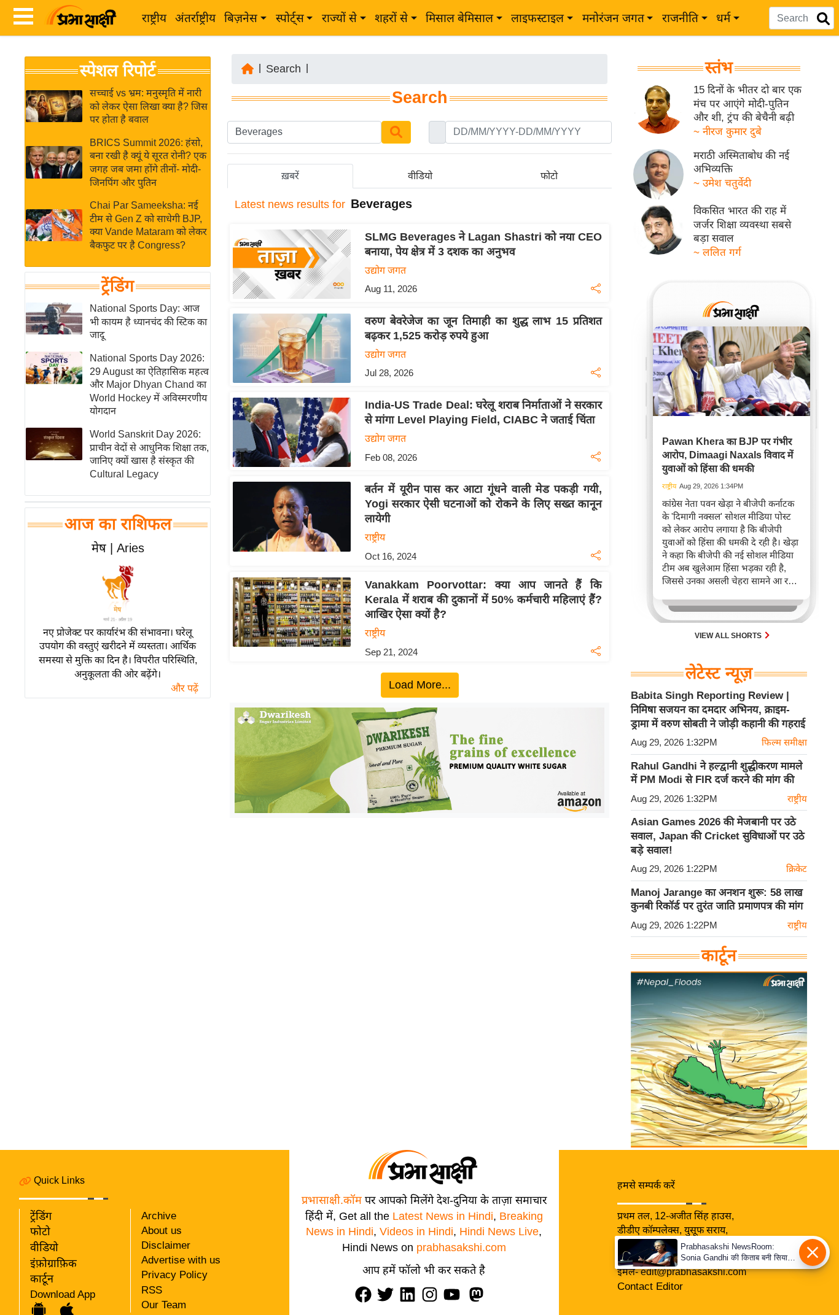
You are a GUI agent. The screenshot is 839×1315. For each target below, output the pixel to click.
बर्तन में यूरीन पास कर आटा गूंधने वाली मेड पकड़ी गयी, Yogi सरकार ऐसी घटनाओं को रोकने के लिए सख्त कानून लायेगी (483, 504)
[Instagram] (432, 1294)
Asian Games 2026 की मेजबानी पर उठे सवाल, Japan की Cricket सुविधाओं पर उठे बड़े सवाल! (718, 835)
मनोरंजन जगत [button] (613, 18)
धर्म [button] (723, 18)
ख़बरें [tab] (290, 176)
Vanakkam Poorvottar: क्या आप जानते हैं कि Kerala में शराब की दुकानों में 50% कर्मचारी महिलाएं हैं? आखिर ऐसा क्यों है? (483, 599)
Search (283, 69)
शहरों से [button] (391, 18)
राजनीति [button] (680, 18)
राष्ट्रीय (154, 18)
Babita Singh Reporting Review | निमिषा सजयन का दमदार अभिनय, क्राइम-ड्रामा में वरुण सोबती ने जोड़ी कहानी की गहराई (718, 709)
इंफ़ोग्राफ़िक (53, 1263)
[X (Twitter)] (388, 1294)
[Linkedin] (410, 1294)
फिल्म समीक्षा (784, 742)
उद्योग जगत (385, 270)
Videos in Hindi (416, 1231)
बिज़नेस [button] (240, 18)
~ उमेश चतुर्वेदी (722, 183)
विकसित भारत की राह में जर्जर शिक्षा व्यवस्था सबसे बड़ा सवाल (742, 224)
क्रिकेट (796, 868)
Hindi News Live (499, 1231)
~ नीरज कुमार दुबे (727, 131)
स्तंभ (719, 67)
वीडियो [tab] (420, 176)
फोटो (40, 1231)
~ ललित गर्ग (717, 252)
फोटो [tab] (549, 176)
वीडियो (44, 1247)
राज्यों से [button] (339, 18)
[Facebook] (366, 1294)
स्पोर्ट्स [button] (290, 18)
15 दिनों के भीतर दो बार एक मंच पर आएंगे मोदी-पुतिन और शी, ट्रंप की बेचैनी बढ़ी (747, 103)
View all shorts (729, 635)
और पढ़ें (184, 688)
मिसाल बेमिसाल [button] (459, 18)
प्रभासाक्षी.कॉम (332, 1200)
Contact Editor (650, 1286)
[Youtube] (454, 1294)
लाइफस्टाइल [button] (537, 18)
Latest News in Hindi (442, 1216)
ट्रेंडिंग (117, 286)
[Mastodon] (479, 1294)
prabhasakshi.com (461, 1247)
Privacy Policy (174, 1275)
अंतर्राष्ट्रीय (195, 18)
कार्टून (41, 1279)
